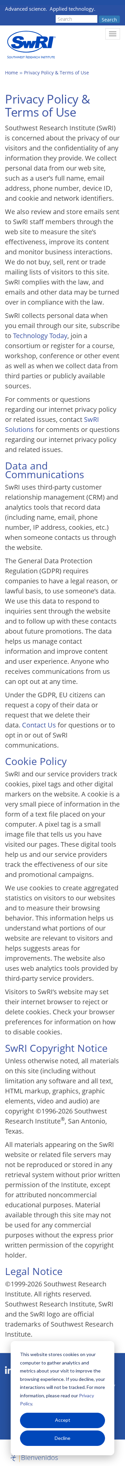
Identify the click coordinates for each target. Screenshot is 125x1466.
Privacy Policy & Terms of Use (56, 72)
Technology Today (40, 335)
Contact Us (39, 724)
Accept (62, 1420)
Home (11, 72)
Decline (62, 1438)
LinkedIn (9, 1370)
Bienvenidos (39, 1457)
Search (109, 19)
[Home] (31, 44)
